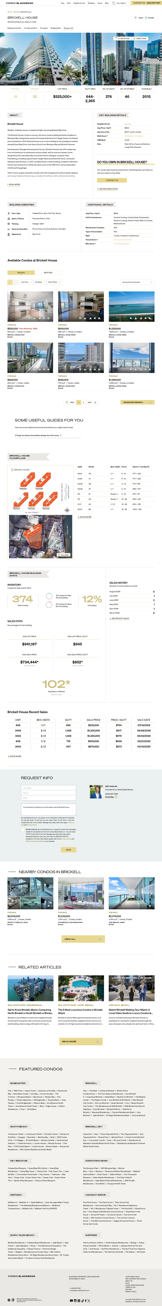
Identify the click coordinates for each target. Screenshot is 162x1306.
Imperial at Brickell (93, 1097)
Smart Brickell (116, 1103)
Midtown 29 (26, 1208)
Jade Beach (56, 1242)
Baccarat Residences (100, 1112)
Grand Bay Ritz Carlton (37, 1168)
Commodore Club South (26, 1174)
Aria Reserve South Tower (25, 1106)
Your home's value (132, 1277)
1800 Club (17, 1090)
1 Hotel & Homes (24, 1143)
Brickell (128, 124)
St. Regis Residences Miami (117, 1115)
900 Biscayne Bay (108, 1168)
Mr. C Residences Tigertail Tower (104, 1208)
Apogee (21, 1137)
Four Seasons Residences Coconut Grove (105, 1211)
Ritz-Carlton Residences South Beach (35, 1149)
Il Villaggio (18, 1140)
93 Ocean (140, 1252)
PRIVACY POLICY (131, 1291)
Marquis (98, 1171)
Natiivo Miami (114, 1174)
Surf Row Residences (109, 1248)
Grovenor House (114, 1214)
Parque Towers (33, 1248)
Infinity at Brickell (106, 1090)
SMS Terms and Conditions (35, 841)
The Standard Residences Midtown (34, 1205)
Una (126, 1103)
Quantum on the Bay (46, 1090)
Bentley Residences (16, 1242)
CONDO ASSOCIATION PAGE (134, 1285)
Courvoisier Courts (96, 1140)
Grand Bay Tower (27, 1171)
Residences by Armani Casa (35, 1252)
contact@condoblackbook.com (79, 1290)
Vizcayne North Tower (116, 1183)
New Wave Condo (20, 1093)
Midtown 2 (12, 1202)
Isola (108, 1140)
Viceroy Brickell (137, 1115)
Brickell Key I (103, 1137)
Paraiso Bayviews (23, 1100)
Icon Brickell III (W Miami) (118, 1100)
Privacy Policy (32, 825)
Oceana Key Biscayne (17, 1168)
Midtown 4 (23, 1202)
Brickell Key (94, 1126)
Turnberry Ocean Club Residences (39, 1258)
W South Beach (32, 1140)
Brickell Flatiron (112, 1109)
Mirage (133, 1242)
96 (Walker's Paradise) (134, 136)
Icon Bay (33, 1093)
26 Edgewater (39, 1100)
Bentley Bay (42, 1137)
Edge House (50, 1106)
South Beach (18, 1126)
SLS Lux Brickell (101, 1103)
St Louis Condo (119, 1140)
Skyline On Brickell (124, 1097)
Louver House (39, 1143)
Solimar (115, 1245)
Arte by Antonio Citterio (93, 1242)
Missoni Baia (38, 1103)
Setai (52, 1137)
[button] (69, 402)
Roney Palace (51, 1146)
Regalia (18, 1252)
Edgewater (17, 1083)
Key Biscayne (19, 1160)
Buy (62, 3)
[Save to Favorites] (49, 319)
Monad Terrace (54, 1143)
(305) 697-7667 (111, 794)
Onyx (22, 1109)
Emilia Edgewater (23, 1103)
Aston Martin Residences (103, 1177)
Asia (95, 1134)
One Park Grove (90, 1202)
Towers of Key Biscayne (44, 1180)
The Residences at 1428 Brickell (108, 1106)
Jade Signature (21, 1245)
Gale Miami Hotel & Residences (108, 1180)
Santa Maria (109, 1097)
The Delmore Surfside (113, 1252)
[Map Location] (44, 319)
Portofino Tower (50, 1134)
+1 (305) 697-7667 (75, 1288)
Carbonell (87, 1134)
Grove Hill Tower (97, 1214)
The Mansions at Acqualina (48, 1245)
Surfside (91, 1235)
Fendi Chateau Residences (116, 1242)
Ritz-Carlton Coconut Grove (102, 1217)
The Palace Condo (98, 1100)
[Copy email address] (116, 797)
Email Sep (109, 797)
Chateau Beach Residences (38, 1242)
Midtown (16, 1195)
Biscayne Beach (23, 1097)
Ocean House (37, 1146)
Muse (32, 1245)
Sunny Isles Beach (22, 1235)
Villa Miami (31, 1109)
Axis (85, 1090)
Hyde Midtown (36, 1202)
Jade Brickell (97, 1115)
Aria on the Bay (46, 1093)
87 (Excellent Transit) (123, 239)
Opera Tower (29, 1090)
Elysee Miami (52, 1100)
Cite (9, 1090)
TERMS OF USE (130, 1287)
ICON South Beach (21, 1146)
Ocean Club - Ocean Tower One (27, 1177)
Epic (90, 1171)
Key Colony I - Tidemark (49, 1174)
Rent (69, 3)
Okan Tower (101, 1174)
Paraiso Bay (49, 1097)
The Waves (129, 1252)
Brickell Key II (116, 1137)
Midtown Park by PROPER (45, 1208)
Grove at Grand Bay (103, 1205)
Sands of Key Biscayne (22, 1180)
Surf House (93, 1248)
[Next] (158, 59)
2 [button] (83, 402)
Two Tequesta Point (128, 1134)
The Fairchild (126, 1208)
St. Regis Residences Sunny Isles (43, 1255)
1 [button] (78, 402)
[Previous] (3, 59)
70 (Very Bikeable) (121, 243)
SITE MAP (128, 1289)
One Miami (99, 1183)
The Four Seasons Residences (109, 1093)
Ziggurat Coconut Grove (123, 1220)
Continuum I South (16, 1134)
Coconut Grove (96, 1195)
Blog (106, 3)
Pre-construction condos (135, 1279)
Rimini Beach (103, 1245)
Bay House (37, 1097)
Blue (41, 1106)
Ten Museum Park (91, 1168)
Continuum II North (33, 1134)
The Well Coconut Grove (100, 1220)
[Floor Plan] (40, 319)
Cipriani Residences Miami (123, 1112)
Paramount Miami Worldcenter (117, 1171)
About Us (128, 1281)
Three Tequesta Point (108, 1134)
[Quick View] (35, 319)
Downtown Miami (96, 1160)
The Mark (92, 1090)
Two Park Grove (105, 1202)
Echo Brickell (98, 1109)
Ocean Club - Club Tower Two (49, 1171)
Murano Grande (47, 1140)
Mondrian (31, 1137)
